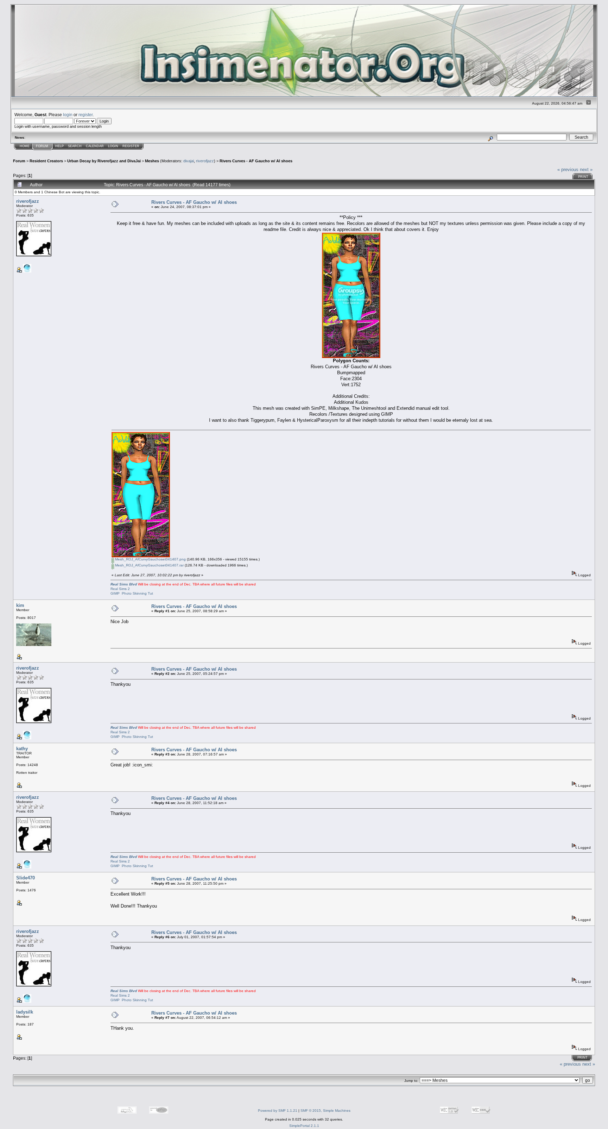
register (85, 114)
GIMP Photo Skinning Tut (131, 593)
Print (583, 176)
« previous (567, 169)
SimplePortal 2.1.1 (304, 1126)
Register (130, 146)
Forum (42, 146)
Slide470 (25, 877)
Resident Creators (46, 161)
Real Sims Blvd (123, 584)
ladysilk (24, 1012)
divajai (188, 161)
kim (20, 605)
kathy (22, 748)
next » (586, 169)
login (67, 114)
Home (25, 146)
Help (59, 146)
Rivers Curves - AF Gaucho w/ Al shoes (256, 161)
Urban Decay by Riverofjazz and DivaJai (104, 161)
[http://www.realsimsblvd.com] (27, 271)
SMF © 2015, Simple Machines (325, 1110)
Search (75, 146)
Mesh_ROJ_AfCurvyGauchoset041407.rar (149, 565)
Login (113, 146)
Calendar (95, 146)
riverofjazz (205, 161)
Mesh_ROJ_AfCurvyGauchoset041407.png (150, 559)
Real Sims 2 (120, 589)
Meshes (152, 161)
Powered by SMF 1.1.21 (277, 1110)
